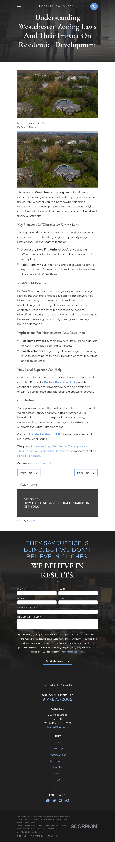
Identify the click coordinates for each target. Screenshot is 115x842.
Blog (57, 779)
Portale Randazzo (28, 455)
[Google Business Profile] (60, 800)
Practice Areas (57, 754)
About (57, 742)
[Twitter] (54, 800)
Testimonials (57, 761)
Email (61, 598)
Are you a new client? (28, 607)
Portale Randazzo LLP (60, 382)
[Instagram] (67, 800)
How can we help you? (29, 617)
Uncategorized (42, 463)
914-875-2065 (57, 699)
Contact (57, 786)
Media (57, 773)
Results (57, 767)
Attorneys (58, 748)
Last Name (63, 589)
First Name (22, 589)
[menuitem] (21, 836)
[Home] (56, 6)
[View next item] (33, 521)
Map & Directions (57, 727)
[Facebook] (48, 800)
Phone (20, 598)
